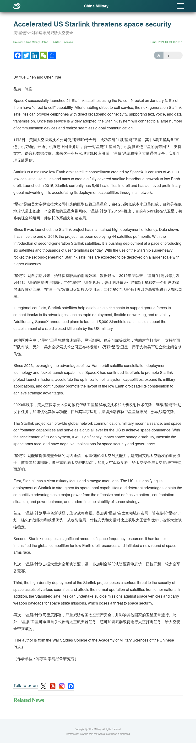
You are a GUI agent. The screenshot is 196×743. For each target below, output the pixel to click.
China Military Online (36, 42)
